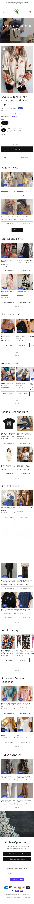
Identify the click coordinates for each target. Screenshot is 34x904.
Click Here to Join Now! (17, 859)
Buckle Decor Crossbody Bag (8, 217)
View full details (25, 157)
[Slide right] (21, 352)
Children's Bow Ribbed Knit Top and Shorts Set (24, 540)
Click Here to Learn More (17, 854)
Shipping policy (26, 897)
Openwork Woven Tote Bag (24, 217)
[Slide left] (13, 352)
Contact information (18, 900)
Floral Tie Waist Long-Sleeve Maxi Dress (8, 292)
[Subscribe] (26, 873)
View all (17, 230)
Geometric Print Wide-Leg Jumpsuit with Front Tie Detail (24, 776)
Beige (5, 123)
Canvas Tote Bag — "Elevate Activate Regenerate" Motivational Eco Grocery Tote (8, 465)
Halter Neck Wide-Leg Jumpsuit (6, 776)
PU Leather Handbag (6, 189)
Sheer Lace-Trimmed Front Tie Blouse (8, 734)
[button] (4, 12)
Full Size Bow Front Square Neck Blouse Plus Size (23, 704)
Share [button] (5, 157)
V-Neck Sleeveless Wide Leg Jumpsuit (24, 800)
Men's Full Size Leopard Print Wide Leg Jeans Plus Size (24, 581)
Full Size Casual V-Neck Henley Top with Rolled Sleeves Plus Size (9, 705)
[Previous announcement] (3, 3)
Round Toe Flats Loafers (21, 383)
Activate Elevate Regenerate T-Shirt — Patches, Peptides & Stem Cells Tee (24, 435)
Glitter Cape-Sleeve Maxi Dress (24, 260)
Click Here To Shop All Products (17, 35)
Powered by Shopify (16, 894)
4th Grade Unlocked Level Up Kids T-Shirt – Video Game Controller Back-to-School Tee (8, 435)
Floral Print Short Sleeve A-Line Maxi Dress (24, 292)
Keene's (10, 894)
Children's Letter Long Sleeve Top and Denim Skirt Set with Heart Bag (8, 509)
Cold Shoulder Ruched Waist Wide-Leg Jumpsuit (8, 800)
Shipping (3, 110)
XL (21, 130)
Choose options (25, 224)
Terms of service (17, 897)
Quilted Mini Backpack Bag (24, 189)
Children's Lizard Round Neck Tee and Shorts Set (8, 540)
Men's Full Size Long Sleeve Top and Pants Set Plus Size (8, 581)
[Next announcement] (31, 3)
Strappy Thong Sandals (7, 383)
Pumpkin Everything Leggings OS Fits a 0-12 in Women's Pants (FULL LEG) (22, 652)
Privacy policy (8, 897)
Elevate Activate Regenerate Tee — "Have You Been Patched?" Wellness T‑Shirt (24, 465)
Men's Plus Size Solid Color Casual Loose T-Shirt (23, 610)
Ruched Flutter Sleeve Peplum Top (24, 734)
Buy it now (17, 149)
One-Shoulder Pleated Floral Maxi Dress (8, 261)
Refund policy (26, 894)
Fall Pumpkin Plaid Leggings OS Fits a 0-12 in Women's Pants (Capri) (7, 652)
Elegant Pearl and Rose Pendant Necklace (21, 335)
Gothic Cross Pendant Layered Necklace (6, 335)
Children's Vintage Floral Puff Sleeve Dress (24, 508)
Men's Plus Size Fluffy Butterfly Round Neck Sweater (9, 610)
